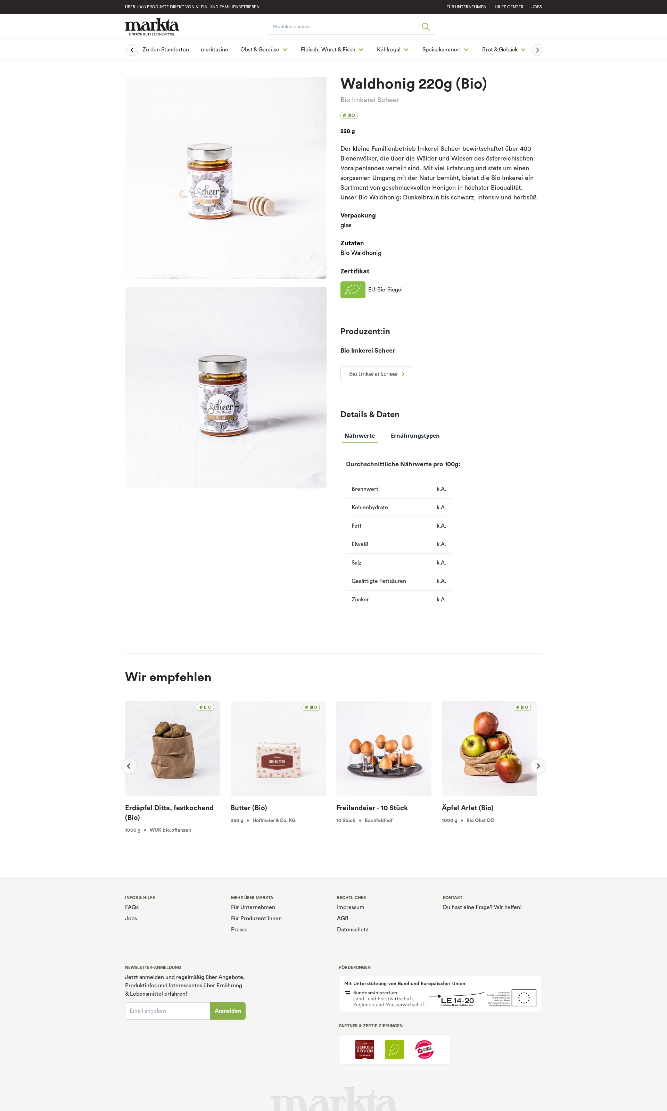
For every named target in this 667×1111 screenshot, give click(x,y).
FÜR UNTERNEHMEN (466, 7)
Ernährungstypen (415, 435)
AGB (342, 918)
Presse (239, 929)
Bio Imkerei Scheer (369, 100)
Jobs (537, 7)
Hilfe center (509, 7)
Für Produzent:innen (256, 918)
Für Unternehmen (253, 907)
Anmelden (228, 1011)
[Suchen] (428, 27)
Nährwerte (360, 435)
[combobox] (351, 27)
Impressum (350, 907)
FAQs (132, 907)
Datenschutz (352, 929)
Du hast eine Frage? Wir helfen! (482, 907)
